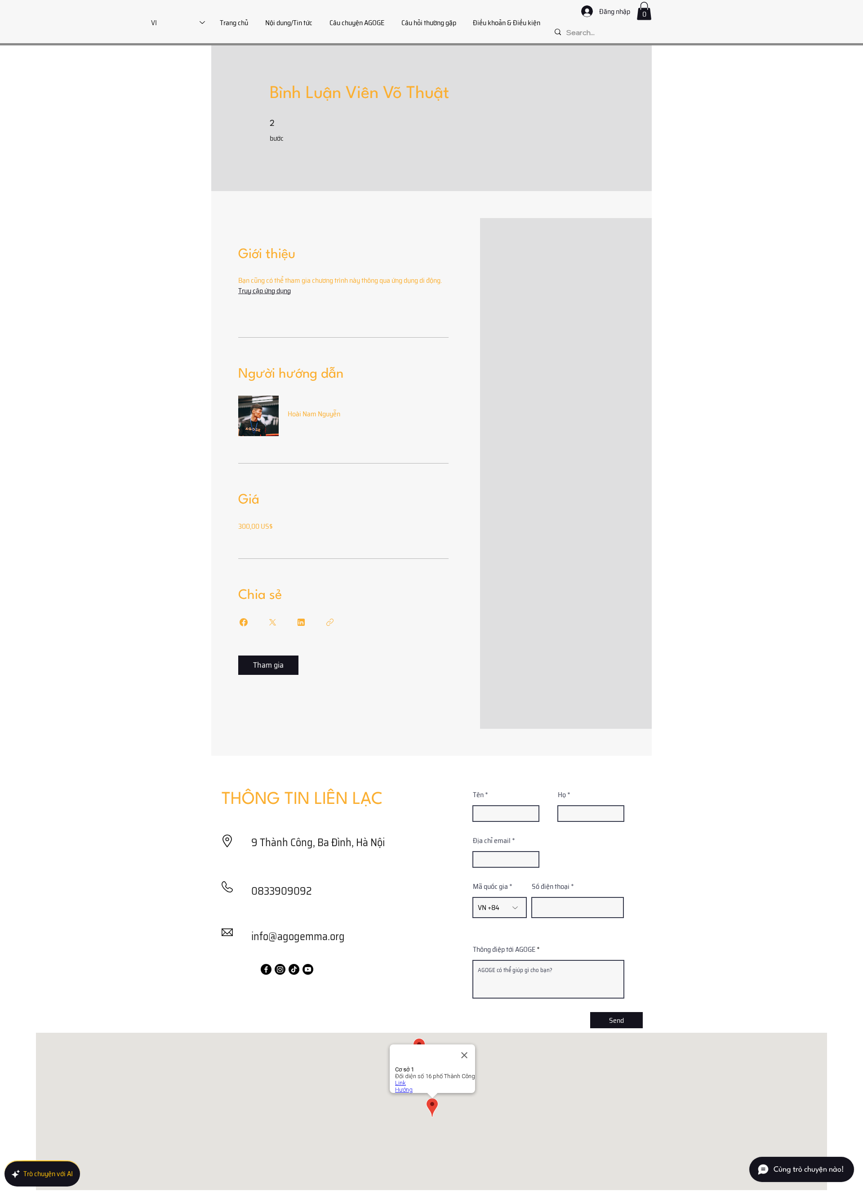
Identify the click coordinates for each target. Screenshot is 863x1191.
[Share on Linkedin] (301, 622)
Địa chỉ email (492, 840)
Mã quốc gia (490, 886)
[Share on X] (272, 622)
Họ (562, 794)
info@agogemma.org (298, 936)
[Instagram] (280, 969)
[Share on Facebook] (243, 622)
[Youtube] (307, 969)
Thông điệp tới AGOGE (504, 949)
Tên (478, 794)
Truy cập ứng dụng (264, 290)
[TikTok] (294, 969)
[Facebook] (266, 969)
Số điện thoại (550, 886)
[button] (644, 11)
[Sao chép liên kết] (330, 622)
